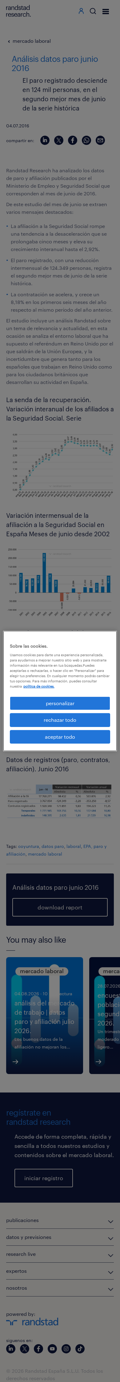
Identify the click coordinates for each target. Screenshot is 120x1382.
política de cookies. (38, 686)
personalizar (60, 703)
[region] (60, 691)
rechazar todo (60, 720)
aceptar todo (60, 737)
